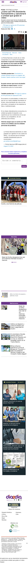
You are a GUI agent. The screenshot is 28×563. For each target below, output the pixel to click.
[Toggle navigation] (3, 1)
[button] (3, 250)
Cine (17, 514)
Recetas (4, 520)
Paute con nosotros (14, 509)
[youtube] (18, 500)
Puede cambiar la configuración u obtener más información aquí (11, 551)
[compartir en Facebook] (19, 32)
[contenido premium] (14, 504)
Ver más (20, 382)
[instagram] (20, 500)
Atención (14, 52)
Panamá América (7, 512)
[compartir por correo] (26, 32)
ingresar (24, 2)
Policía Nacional (6, 52)
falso (11, 54)
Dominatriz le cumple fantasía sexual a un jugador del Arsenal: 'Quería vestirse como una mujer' (13, 75)
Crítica (4, 514)
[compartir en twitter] (21, 32)
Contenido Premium (15, 178)
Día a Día (4, 516)
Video (19, 52)
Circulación (5, 54)
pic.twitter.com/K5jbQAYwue (12, 141)
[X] (16, 500)
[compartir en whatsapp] (23, 32)
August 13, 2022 (8, 146)
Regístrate (14, 507)
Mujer (3, 518)
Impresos (18, 512)
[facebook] (14, 500)
